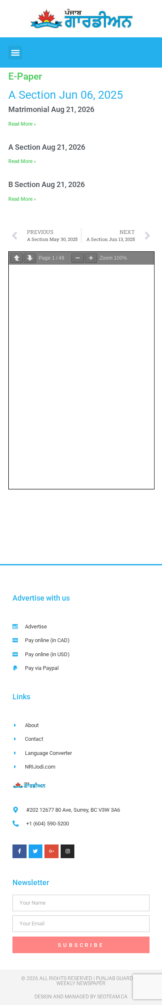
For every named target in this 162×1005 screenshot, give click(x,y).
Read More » (22, 124)
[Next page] (30, 258)
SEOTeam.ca (112, 997)
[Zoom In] (91, 258)
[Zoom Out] (77, 258)
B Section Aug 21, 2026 (46, 184)
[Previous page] (16, 258)
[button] (15, 52)
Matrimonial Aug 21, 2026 (51, 109)
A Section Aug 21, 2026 (46, 147)
